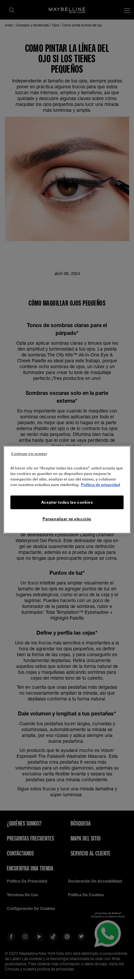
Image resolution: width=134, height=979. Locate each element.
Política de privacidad (100, 484)
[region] (66, 489)
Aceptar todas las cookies (67, 502)
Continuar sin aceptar (29, 453)
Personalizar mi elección (67, 519)
